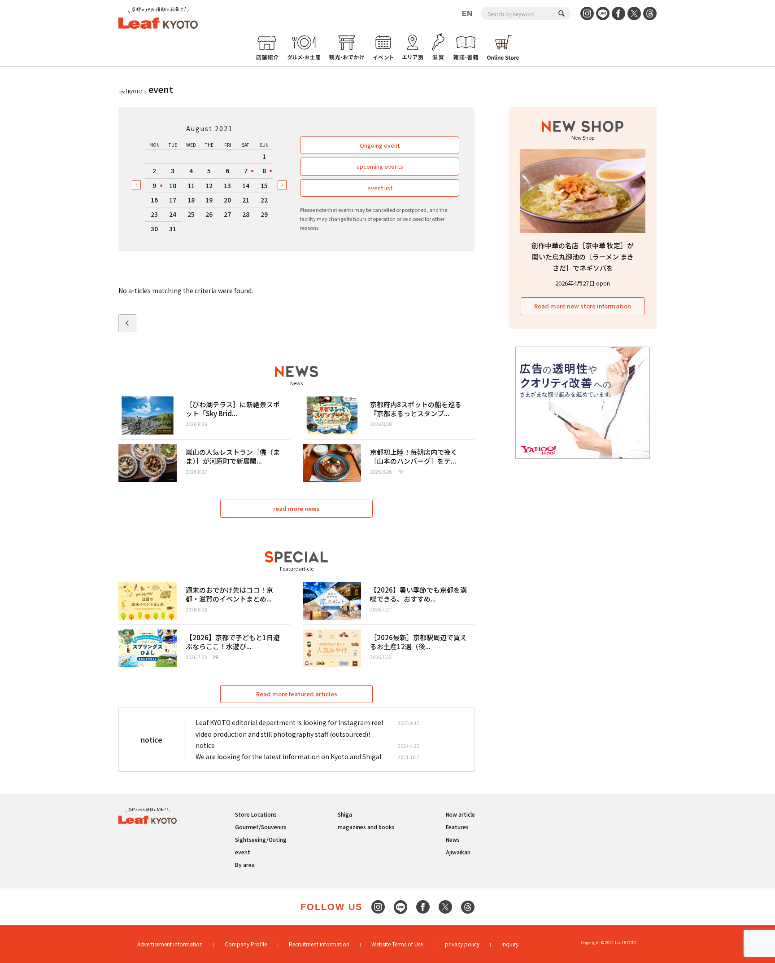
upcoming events (380, 166)
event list (379, 188)
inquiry (509, 944)
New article (460, 814)
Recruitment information (319, 944)
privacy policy (462, 944)
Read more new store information (582, 306)
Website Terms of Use (397, 944)
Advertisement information (170, 944)
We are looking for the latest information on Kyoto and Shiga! (288, 756)
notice (205, 745)
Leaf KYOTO (130, 91)
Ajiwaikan (458, 852)
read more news (296, 508)
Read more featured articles (296, 694)
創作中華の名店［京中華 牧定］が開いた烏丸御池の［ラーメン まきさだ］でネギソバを (582, 257)
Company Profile (246, 944)
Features (457, 827)
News (453, 839)
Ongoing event (380, 145)
